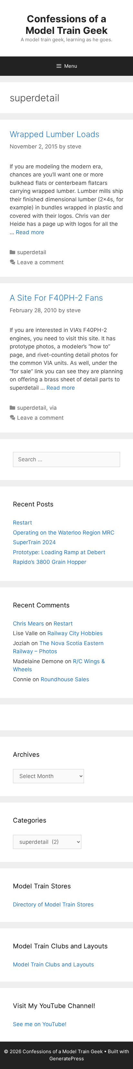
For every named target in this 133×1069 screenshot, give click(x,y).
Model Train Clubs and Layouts (53, 964)
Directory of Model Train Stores (53, 904)
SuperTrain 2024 (34, 542)
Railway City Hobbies (75, 633)
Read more (30, 232)
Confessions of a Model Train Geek (66, 24)
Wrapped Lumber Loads (54, 134)
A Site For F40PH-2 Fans (56, 298)
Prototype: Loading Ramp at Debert (59, 552)
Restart (22, 522)
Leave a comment (40, 262)
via (53, 408)
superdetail (31, 252)
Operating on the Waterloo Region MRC (63, 532)
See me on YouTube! (39, 1024)
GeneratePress (66, 1058)
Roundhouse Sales (65, 679)
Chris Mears (28, 623)
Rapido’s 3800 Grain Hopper (49, 562)
